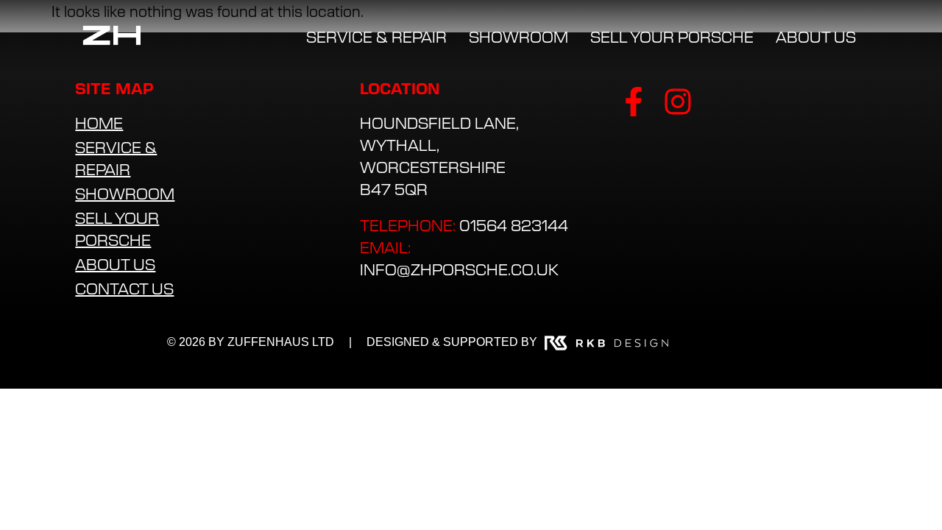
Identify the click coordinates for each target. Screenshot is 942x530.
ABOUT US (816, 36)
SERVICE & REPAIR (376, 36)
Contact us (124, 288)
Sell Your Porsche (117, 229)
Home (99, 122)
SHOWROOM (518, 36)
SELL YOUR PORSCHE (672, 36)
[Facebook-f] (633, 101)
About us (115, 264)
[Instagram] (678, 101)
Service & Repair (116, 158)
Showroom (124, 193)
